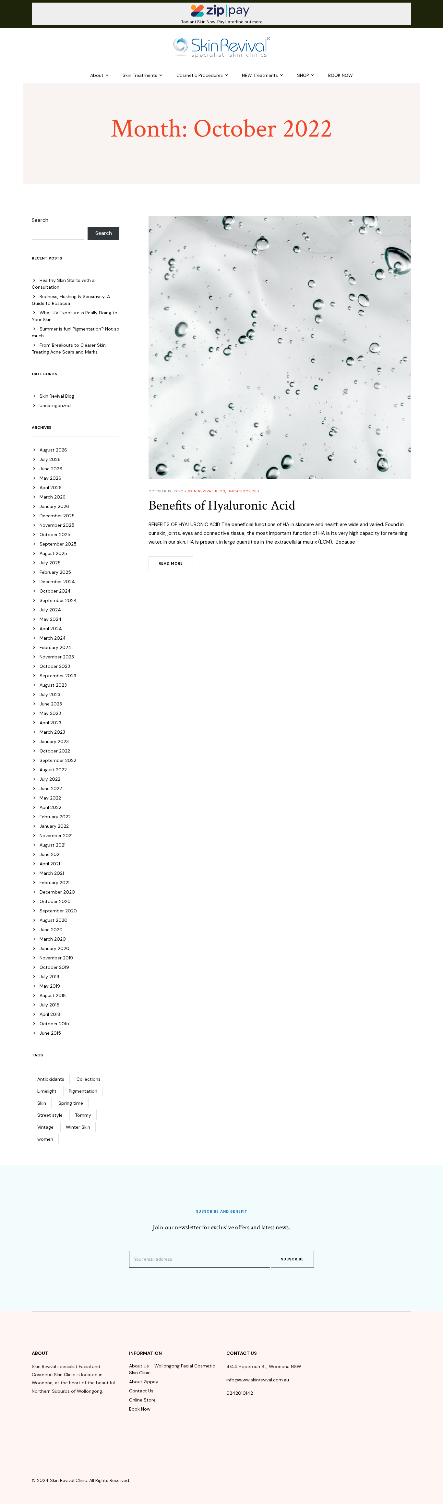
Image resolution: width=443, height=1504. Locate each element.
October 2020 (55, 901)
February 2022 (55, 817)
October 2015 (54, 1024)
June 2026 (51, 469)
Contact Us (141, 1391)
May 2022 (50, 798)
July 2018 (49, 1005)
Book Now (139, 1409)
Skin (41, 1103)
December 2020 (57, 892)
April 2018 (50, 1014)
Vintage (45, 1127)
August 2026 (53, 450)
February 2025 (55, 572)
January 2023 (54, 741)
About (96, 75)
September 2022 (58, 760)
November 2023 (57, 657)
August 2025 (53, 553)
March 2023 (52, 732)
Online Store (142, 1400)
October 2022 (55, 751)
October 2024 (55, 591)
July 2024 (50, 610)
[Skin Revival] (221, 47)
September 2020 (58, 911)
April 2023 (50, 723)
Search (40, 220)
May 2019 (50, 986)
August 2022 (53, 770)
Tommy (83, 1115)
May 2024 (51, 619)
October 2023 (55, 666)
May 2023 (50, 713)
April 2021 (50, 864)
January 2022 (54, 826)
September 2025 (58, 544)
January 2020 (54, 948)
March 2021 (52, 873)
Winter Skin (78, 1127)
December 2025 (57, 516)
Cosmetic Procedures (199, 75)
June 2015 (50, 1033)
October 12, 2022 (166, 491)
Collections (89, 1079)
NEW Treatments (260, 75)
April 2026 (51, 487)
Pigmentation (83, 1091)
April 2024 (51, 629)
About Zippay (143, 1382)
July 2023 (50, 694)
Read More (171, 563)
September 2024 (58, 600)
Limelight (46, 1091)
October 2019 (54, 967)
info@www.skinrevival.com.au (257, 1380)
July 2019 (49, 977)
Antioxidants (50, 1079)
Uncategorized (55, 405)
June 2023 (51, 704)
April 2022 (50, 807)
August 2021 (53, 845)
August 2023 (53, 685)
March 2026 (53, 497)
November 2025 (57, 525)
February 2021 (54, 882)
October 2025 (55, 534)
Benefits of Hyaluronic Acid (222, 505)
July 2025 (50, 563)
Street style (50, 1115)
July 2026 (50, 459)
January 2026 (54, 506)
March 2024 (53, 638)
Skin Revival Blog (57, 396)
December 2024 (57, 581)
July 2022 (50, 779)
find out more (249, 22)
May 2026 (50, 478)
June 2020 (51, 929)
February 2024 (55, 647)
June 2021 (50, 854)
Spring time (70, 1103)
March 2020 (53, 939)
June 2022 (51, 788)
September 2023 (58, 676)
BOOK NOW (340, 75)
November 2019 (56, 958)
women (45, 1139)
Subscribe (292, 1259)
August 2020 (53, 920)
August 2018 (53, 995)
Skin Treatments (140, 75)
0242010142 (239, 1393)
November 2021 (56, 835)
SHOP (303, 75)
